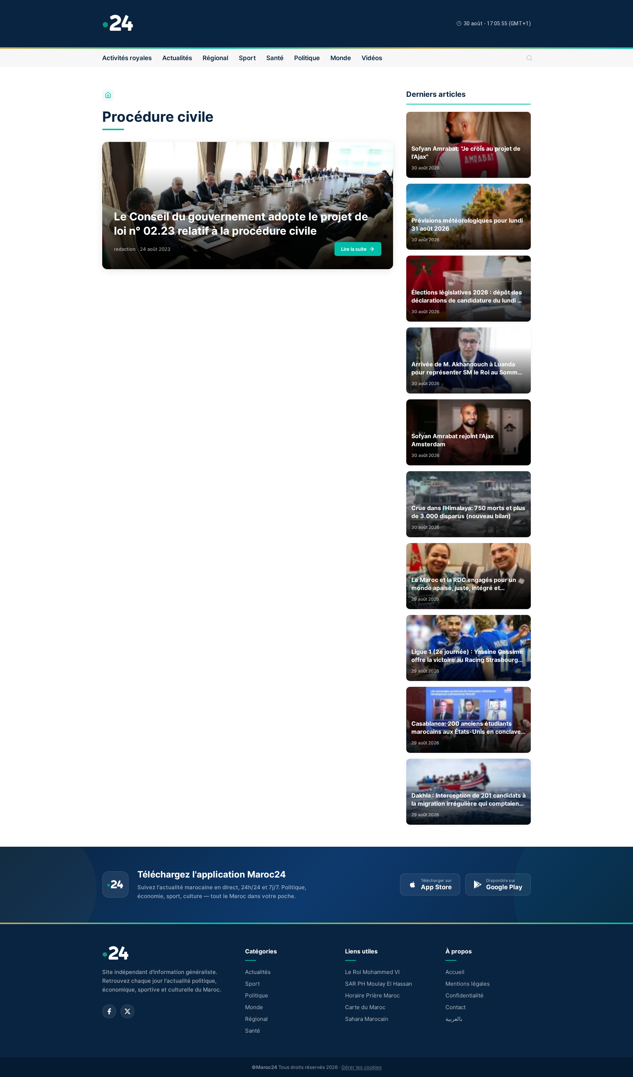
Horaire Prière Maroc (372, 995)
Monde (340, 58)
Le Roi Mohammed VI (372, 971)
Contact (455, 1007)
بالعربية (453, 1018)
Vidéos (372, 58)
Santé (275, 58)
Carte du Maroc (365, 1007)
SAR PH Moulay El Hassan (378, 983)
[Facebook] (109, 1011)
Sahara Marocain (366, 1018)
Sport (247, 58)
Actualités (177, 58)
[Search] (529, 58)
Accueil (454, 971)
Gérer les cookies (361, 1067)
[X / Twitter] (127, 1011)
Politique (307, 58)
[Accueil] (108, 95)
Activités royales (127, 58)
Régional (215, 58)
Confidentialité (464, 995)
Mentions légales (467, 983)
